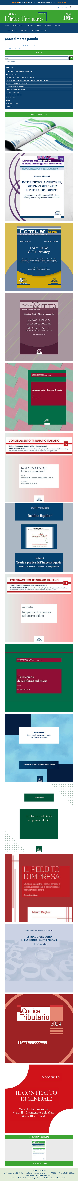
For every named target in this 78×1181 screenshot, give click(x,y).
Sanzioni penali (11, 98)
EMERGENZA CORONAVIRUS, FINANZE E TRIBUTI (20, 77)
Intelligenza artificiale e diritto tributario (19, 71)
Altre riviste (24, 30)
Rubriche (9, 107)
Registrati (65, 7)
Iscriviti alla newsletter (39, 30)
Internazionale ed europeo (15, 86)
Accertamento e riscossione (15, 89)
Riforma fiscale (11, 74)
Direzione (30, 26)
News (39, 26)
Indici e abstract (12, 30)
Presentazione (17, 26)
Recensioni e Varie (12, 104)
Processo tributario (12, 92)
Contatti (57, 26)
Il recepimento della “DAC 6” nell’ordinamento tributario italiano (27, 80)
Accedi (58, 7)
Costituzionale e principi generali (17, 83)
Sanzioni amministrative (14, 95)
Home (7, 26)
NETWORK (48, 26)
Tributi (8, 101)
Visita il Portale (61, 2)
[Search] (71, 58)
